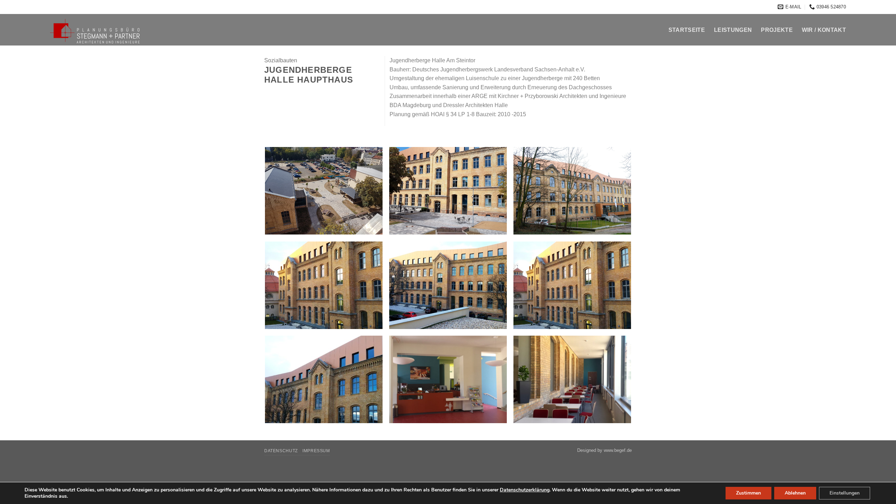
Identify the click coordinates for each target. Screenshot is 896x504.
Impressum (316, 450)
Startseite (686, 30)
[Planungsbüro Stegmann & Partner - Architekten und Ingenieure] (109, 30)
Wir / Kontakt (824, 30)
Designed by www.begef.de (604, 450)
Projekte (777, 30)
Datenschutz (281, 450)
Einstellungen (845, 493)
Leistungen (733, 30)
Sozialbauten (280, 60)
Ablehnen (795, 493)
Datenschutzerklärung (525, 489)
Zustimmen (748, 493)
